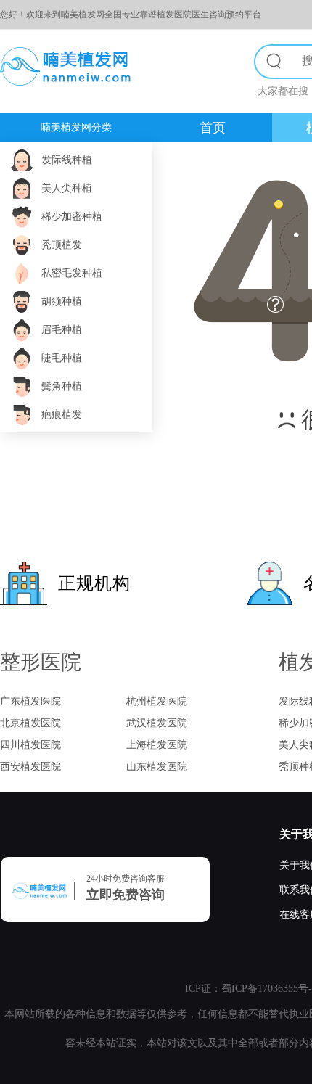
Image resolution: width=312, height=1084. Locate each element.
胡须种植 (61, 301)
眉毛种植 (61, 329)
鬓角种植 (61, 386)
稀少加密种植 (71, 216)
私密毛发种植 (71, 273)
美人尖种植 (66, 188)
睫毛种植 (61, 358)
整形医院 (40, 662)
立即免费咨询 (125, 894)
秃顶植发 (61, 244)
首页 (213, 127)
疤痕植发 (61, 414)
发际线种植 (66, 160)
